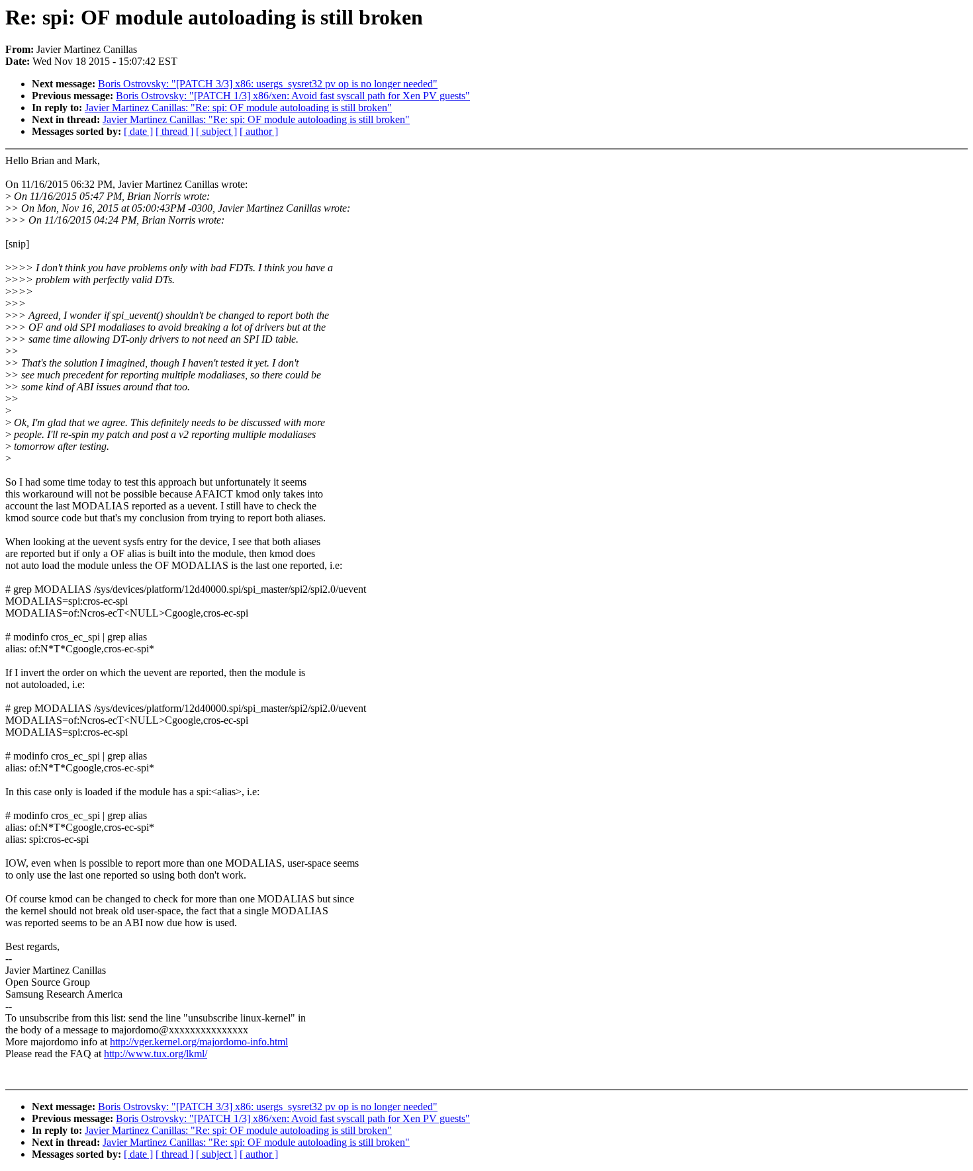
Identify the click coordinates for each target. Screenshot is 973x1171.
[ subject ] (216, 131)
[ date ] (138, 131)
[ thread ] (174, 131)
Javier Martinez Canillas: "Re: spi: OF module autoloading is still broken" (238, 107)
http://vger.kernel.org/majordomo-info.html (199, 1041)
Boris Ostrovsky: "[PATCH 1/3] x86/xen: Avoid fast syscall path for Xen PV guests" (293, 95)
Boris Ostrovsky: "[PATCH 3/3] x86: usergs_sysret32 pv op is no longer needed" (268, 83)
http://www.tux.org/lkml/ (155, 1053)
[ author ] (259, 131)
